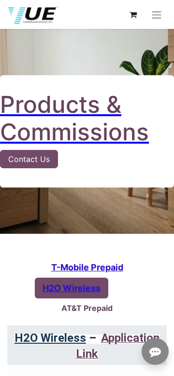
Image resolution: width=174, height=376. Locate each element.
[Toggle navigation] (156, 14)
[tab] (87, 267)
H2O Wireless (50, 338)
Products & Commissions (74, 118)
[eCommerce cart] (133, 14)
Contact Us (29, 159)
